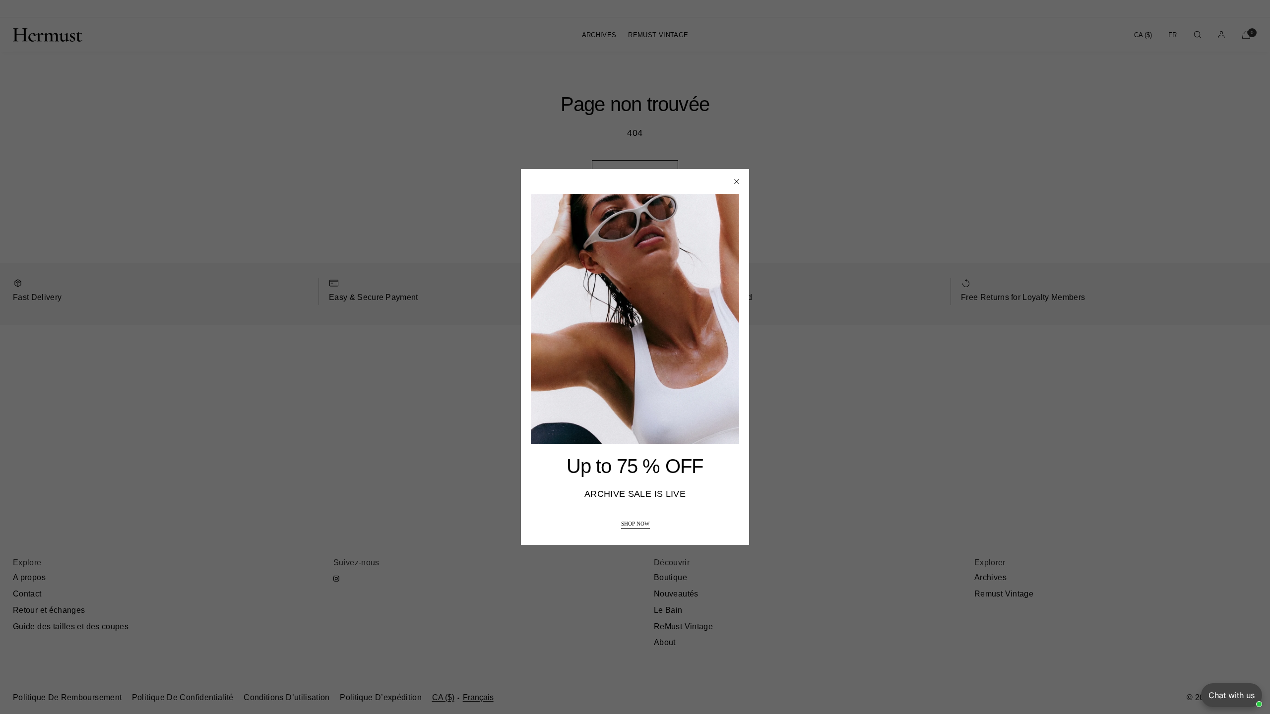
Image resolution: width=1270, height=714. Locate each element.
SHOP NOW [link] (635, 524)
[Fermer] (736, 181)
